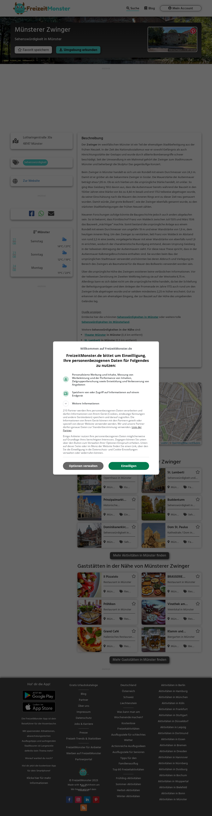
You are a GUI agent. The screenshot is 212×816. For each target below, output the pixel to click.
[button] (106, 403)
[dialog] (106, 408)
